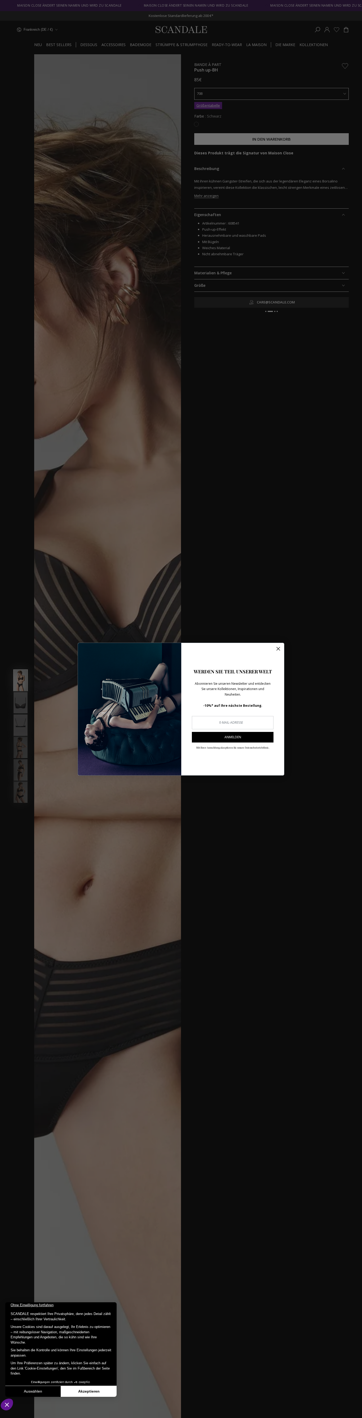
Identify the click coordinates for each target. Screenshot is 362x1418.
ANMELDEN (232, 737)
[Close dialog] (278, 649)
